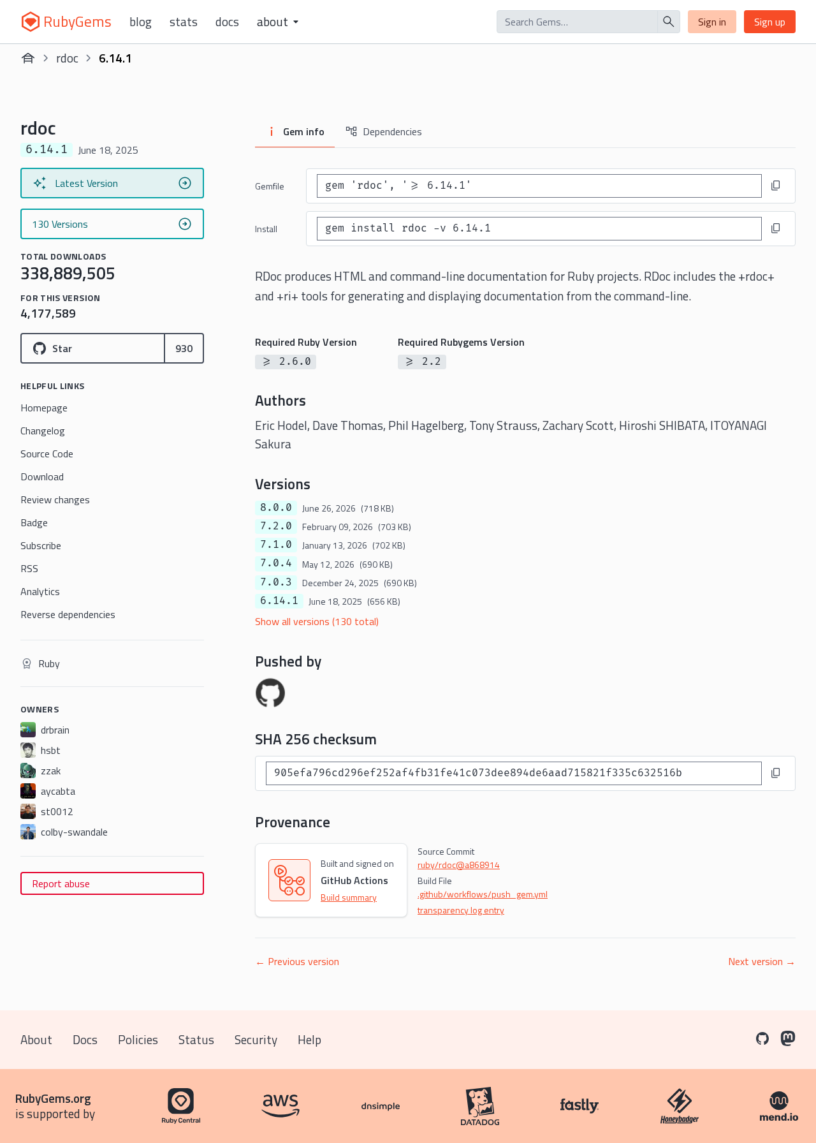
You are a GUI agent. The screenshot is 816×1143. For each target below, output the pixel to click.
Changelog (42, 430)
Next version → (762, 961)
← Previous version (297, 961)
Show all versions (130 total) (317, 621)
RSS (29, 568)
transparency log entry (461, 910)
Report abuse (61, 883)
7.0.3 (276, 582)
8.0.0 (276, 507)
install (266, 228)
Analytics (40, 591)
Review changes (55, 499)
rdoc (67, 57)
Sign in (712, 21)
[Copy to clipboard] (776, 186)
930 (184, 348)
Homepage (44, 407)
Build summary (349, 897)
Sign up (769, 21)
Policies (138, 1039)
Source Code (46, 453)
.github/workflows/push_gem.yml (483, 894)
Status (196, 1039)
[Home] (28, 58)
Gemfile (269, 186)
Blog (140, 22)
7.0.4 (276, 563)
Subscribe (40, 545)
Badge (34, 522)
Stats (184, 22)
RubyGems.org (53, 1098)
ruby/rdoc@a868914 (459, 864)
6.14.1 (279, 600)
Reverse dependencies (67, 614)
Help (309, 1039)
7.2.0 (276, 526)
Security (256, 1039)
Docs (227, 22)
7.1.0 (276, 544)
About (36, 1039)
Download (42, 476)
